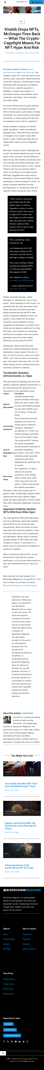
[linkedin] (19, 1041)
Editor (17, 790)
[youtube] (16, 1041)
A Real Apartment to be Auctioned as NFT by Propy (19, 866)
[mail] (27, 1041)
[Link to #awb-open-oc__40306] (5, 2)
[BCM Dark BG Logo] (22, 889)
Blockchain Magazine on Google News (20, 585)
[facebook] (4, 1041)
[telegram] (23, 1041)
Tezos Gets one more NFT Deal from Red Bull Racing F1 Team (21, 785)
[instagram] (12, 1041)
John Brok (35, 53)
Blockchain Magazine (22, 1059)
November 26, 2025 (18, 289)
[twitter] (8, 1041)
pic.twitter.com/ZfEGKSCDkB (22, 280)
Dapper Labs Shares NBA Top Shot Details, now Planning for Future (20, 826)
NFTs (33, 91)
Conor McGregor (28, 72)
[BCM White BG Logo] (22, 2)
